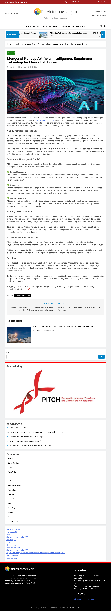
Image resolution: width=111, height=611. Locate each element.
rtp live (8, 542)
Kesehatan (12, 490)
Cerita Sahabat (13, 463)
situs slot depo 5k (13, 548)
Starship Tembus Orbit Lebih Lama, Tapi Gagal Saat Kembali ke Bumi (63, 327)
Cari (8, 352)
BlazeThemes (75, 607)
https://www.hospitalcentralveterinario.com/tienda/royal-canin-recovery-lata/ (35, 553)
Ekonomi (11, 467)
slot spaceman (12, 555)
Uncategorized (13, 521)
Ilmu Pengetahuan (14, 485)
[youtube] (17, 13)
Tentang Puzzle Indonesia (72, 26)
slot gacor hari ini (13, 529)
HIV (9, 481)
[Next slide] (104, 2)
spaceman (10, 535)
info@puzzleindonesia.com (85, 599)
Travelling (11, 512)
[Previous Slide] (101, 2)
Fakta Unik (12, 472)
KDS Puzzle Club (50, 26)
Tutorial (10, 517)
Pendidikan (12, 499)
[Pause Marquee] (103, 34)
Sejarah (10, 503)
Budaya (10, 459)
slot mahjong (11, 540)
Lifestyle (11, 494)
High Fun (11, 476)
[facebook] (6, 13)
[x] (11, 13)
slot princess (11, 545)
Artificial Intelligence (45, 120)
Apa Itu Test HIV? (33, 26)
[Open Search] (101, 26)
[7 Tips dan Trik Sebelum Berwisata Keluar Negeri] (33, 36)
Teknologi (11, 53)
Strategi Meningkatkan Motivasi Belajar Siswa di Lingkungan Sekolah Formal (36, 432)
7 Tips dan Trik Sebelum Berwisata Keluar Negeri (81, 2)
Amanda (12, 67)
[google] (14, 13)
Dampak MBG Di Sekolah (17, 428)
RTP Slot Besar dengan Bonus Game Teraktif (24, 441)
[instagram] (8, 13)
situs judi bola (11, 558)
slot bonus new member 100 (17, 537)
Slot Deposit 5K (12, 532)
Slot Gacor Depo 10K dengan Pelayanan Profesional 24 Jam (29, 446)
